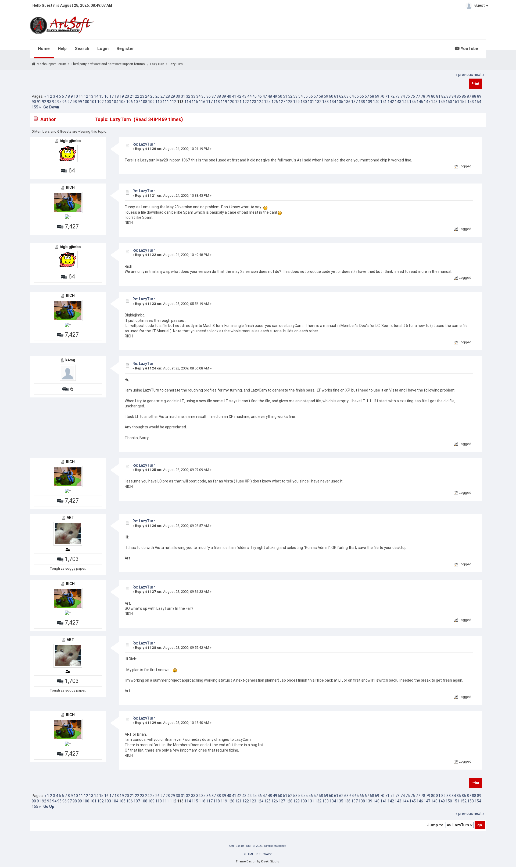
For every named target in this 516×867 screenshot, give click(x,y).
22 (137, 96)
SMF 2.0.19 (236, 845)
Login (103, 48)
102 (100, 102)
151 (456, 102)
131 (311, 102)
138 (362, 102)
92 (44, 102)
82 (443, 96)
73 (397, 96)
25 (152, 96)
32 (188, 96)
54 (300, 96)
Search (82, 48)
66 (362, 96)
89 (479, 96)
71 (387, 96)
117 (209, 102)
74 (402, 96)
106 (129, 102)
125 (267, 102)
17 (111, 96)
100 (86, 102)
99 (80, 102)
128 (289, 102)
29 (173, 96)
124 (260, 102)
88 (474, 96)
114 (187, 102)
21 (132, 96)
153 (470, 102)
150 (449, 102)
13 (91, 96)
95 (59, 102)
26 (157, 96)
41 (234, 96)
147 (427, 102)
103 (108, 102)
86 (464, 96)
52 (290, 96)
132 (318, 102)
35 (203, 96)
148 (434, 102)
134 (332, 102)
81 (438, 96)
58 (321, 96)
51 (285, 96)
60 (331, 96)
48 (270, 96)
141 (383, 102)
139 (369, 102)
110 (158, 102)
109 (151, 102)
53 (295, 96)
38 (219, 96)
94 (54, 102)
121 (238, 102)
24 (147, 96)
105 (122, 102)
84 (454, 96)
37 (214, 96)
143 (398, 102)
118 (216, 102)
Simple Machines (275, 845)
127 (282, 102)
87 (469, 96)
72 (392, 96)
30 (178, 96)
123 (253, 102)
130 (303, 102)
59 (326, 96)
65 (356, 96)
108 (144, 102)
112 (173, 102)
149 (441, 102)
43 (244, 96)
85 (459, 96)
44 (249, 96)
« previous (464, 74)
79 (428, 96)
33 (193, 96)
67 (367, 96)
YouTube (469, 48)
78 (423, 96)
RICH (70, 187)
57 (316, 96)
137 (354, 102)
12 (86, 96)
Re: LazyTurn (144, 144)
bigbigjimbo (70, 141)
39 (224, 96)
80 (433, 96)
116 (202, 102)
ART (70, 517)
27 (162, 96)
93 (49, 102)
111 (166, 102)
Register (125, 48)
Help (62, 48)
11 (81, 96)
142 (391, 102)
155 (35, 107)
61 (336, 96)
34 (198, 96)
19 (122, 96)
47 (265, 96)
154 (478, 102)
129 (296, 102)
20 (127, 96)
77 (418, 96)
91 (39, 102)
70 (382, 96)
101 (93, 102)
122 (245, 102)
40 (229, 96)
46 (259, 96)
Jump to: (436, 825)
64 (351, 96)
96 (64, 102)
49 (275, 96)
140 (376, 102)
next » (479, 74)
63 (346, 96)
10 (76, 96)
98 (75, 102)
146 (420, 102)
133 (325, 102)
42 (239, 96)
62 (341, 96)
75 (408, 96)
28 (168, 96)
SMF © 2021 (254, 845)
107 (137, 102)
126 (274, 102)
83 (448, 96)
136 (347, 102)
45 (254, 96)
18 (116, 96)
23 (142, 96)
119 (224, 102)
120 (231, 102)
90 (34, 102)
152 (463, 102)
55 (305, 96)
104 (115, 102)
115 (195, 102)
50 (280, 96)
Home (44, 48)
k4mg (70, 360)
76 (413, 96)
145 (412, 102)
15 (101, 96)
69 (377, 96)
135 (340, 102)
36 (208, 96)
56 (311, 96)
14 (96, 96)
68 (372, 96)
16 (106, 96)
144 (405, 102)
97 (69, 102)
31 (183, 96)
